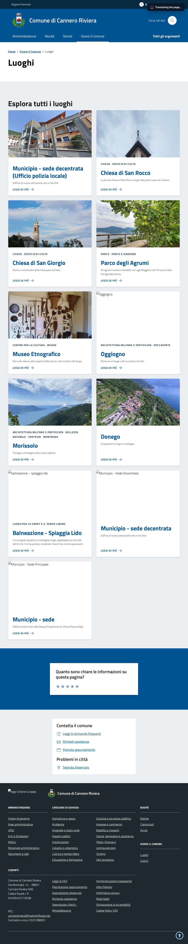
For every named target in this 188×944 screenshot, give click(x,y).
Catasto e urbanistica (65, 848)
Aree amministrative (20, 824)
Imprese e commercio (109, 824)
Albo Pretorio (104, 887)
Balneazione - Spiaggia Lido (47, 533)
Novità (49, 36)
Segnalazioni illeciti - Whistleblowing (64, 907)
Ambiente (58, 824)
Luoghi (144, 855)
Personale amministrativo (23, 848)
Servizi (67, 36)
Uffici (11, 830)
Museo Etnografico (36, 354)
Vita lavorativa (105, 859)
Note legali (102, 899)
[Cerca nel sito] (172, 20)
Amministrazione (24, 36)
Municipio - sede (33, 619)
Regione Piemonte (21, 4)
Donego (110, 436)
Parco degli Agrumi (125, 263)
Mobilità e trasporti (107, 830)
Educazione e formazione (67, 859)
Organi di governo (19, 818)
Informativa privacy (108, 893)
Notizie (144, 818)
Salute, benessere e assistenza (115, 836)
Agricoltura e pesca (63, 818)
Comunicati (147, 824)
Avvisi (143, 830)
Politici (12, 842)
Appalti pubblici (61, 836)
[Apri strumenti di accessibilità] (179, 935)
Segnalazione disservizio (67, 893)
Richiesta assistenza (64, 899)
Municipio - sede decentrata (136, 528)
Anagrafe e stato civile (65, 830)
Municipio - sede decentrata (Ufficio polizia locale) (48, 172)
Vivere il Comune (92, 36)
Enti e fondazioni (18, 836)
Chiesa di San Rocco (125, 173)
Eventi (144, 861)
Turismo (100, 854)
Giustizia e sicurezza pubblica (113, 818)
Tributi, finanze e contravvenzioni (106, 845)
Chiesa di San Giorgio (39, 263)
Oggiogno (113, 354)
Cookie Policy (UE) (107, 910)
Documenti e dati (18, 854)
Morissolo (25, 445)
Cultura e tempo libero (65, 854)
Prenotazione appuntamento (69, 887)
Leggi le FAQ (59, 881)
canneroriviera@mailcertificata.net (29, 915)
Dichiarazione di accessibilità (113, 904)
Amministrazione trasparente (114, 881)
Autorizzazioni (60, 842)
